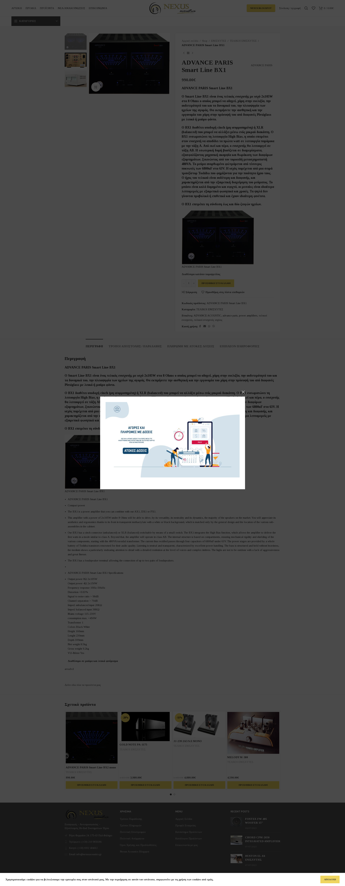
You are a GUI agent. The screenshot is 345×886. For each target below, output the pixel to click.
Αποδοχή (330, 879)
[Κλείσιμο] (243, 392)
